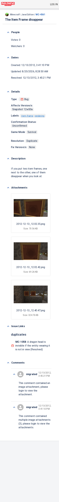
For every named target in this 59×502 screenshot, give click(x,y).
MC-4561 (40, 14)
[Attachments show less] (8, 188)
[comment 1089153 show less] (14, 407)
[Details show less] (8, 92)
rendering (39, 116)
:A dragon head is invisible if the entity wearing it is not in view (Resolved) (32, 345)
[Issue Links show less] (8, 326)
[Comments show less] (8, 363)
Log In (54, 4)
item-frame (27, 116)
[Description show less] (8, 158)
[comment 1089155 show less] (14, 374)
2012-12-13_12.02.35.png (30, 223)
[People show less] (8, 32)
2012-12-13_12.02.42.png (30, 267)
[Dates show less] (8, 57)
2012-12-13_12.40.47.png (30, 310)
